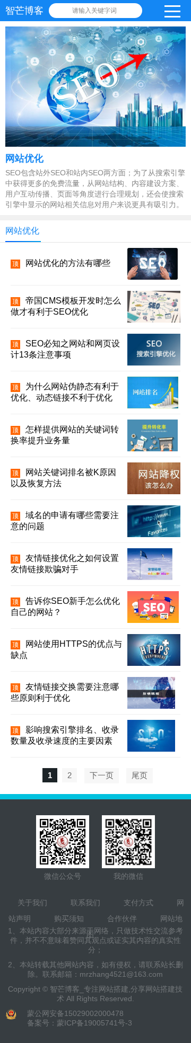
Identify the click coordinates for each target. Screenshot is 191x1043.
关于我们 (32, 902)
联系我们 (85, 902)
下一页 (102, 775)
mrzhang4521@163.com (121, 974)
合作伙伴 (122, 918)
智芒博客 (24, 10)
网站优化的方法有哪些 (67, 263)
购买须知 (69, 918)
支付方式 (138, 902)
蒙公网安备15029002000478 (75, 1013)
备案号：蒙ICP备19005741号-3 (79, 1023)
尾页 (139, 775)
